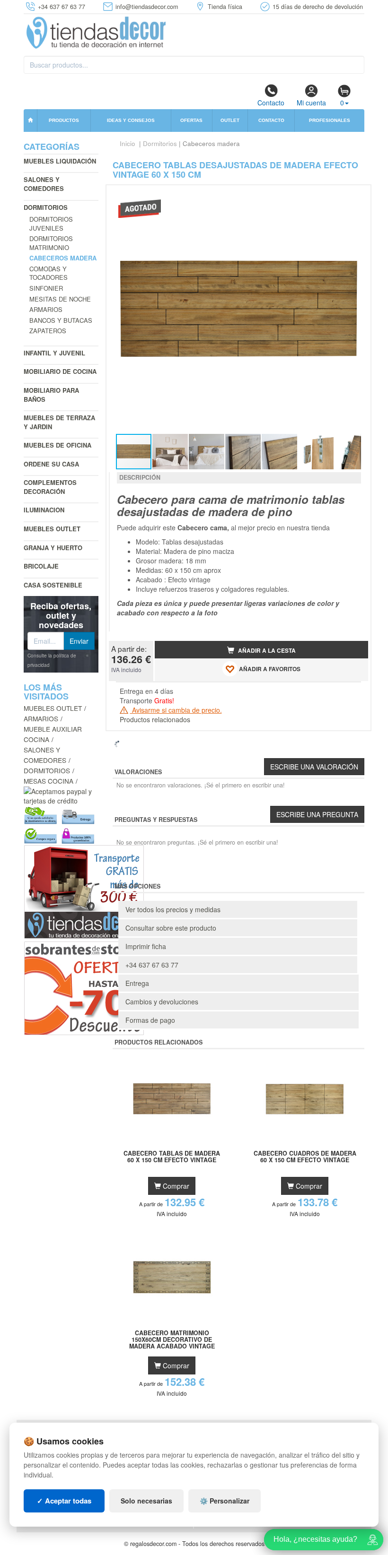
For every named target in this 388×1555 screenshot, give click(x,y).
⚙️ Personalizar (224, 1500)
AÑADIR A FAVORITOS (269, 669)
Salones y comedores (44, 184)
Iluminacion (44, 509)
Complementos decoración (50, 487)
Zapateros (47, 330)
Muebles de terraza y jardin (59, 422)
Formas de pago (150, 1020)
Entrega (137, 983)
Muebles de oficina (57, 445)
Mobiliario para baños (51, 395)
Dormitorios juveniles (51, 224)
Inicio (127, 143)
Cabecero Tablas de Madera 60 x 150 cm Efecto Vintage (171, 1157)
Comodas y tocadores (48, 273)
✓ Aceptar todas (64, 1500)
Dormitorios (46, 207)
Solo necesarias (146, 1500)
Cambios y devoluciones (161, 1001)
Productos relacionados (155, 719)
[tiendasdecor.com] (97, 31)
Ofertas (191, 120)
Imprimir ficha (145, 946)
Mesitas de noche (60, 298)
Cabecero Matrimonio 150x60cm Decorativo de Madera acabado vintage (172, 1339)
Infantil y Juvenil (54, 352)
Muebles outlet (52, 528)
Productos (64, 120)
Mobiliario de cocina (60, 371)
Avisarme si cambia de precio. (176, 710)
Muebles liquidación (60, 160)
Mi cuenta (311, 102)
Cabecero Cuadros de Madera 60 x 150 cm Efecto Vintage (305, 1157)
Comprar (175, 1186)
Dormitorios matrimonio (51, 243)
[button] (352, 196)
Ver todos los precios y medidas (172, 909)
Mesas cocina (48, 781)
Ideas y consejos (131, 120)
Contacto (270, 102)
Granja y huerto (53, 547)
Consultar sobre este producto (170, 928)
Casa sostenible (53, 584)
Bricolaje (41, 566)
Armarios (45, 309)
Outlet (229, 120)
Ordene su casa (51, 463)
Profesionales (329, 120)
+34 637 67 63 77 (151, 964)
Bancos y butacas (60, 320)
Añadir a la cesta (266, 651)
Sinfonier (46, 288)
